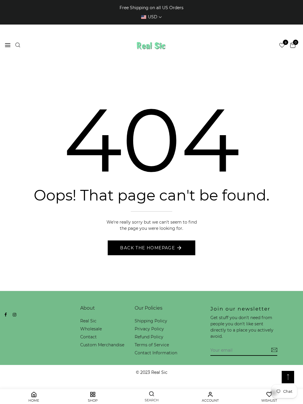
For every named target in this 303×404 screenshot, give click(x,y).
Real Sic (88, 321)
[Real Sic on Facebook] (5, 315)
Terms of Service (152, 345)
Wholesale (91, 329)
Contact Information (156, 352)
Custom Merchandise (102, 345)
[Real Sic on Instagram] (14, 315)
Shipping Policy (151, 321)
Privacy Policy (149, 329)
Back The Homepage (147, 248)
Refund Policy (149, 337)
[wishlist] (282, 46)
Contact (88, 337)
